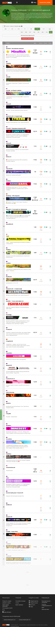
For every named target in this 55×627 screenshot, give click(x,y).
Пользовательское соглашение (46, 601)
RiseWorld (9, 276)
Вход (35, 2)
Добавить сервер (6, 602)
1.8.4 (42, 32)
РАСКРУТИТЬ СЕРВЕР (45, 2)
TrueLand (8, 556)
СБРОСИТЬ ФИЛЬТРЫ (27, 38)
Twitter (31, 606)
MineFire (8, 403)
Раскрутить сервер (6, 601)
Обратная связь (45, 609)
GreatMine (9, 439)
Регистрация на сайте (7, 608)
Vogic (7, 236)
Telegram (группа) (34, 601)
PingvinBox (9, 353)
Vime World (9, 168)
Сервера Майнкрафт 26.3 (24, 619)
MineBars (8, 181)
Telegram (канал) (34, 602)
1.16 (18, 29)
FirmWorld (9, 329)
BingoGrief (9, 365)
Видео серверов (19, 604)
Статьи (17, 602)
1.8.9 (22, 32)
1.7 (24, 29)
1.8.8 (26, 32)
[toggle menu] (16, 2)
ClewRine (8, 63)
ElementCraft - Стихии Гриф (14, 288)
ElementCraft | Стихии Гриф (14, 116)
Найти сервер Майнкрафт (5, 605)
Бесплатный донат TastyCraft (14, 492)
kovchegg (8, 314)
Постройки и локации (20, 601)
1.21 (12, 29)
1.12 (43, 29)
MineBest (8, 425)
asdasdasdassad (10, 467)
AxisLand (8, 104)
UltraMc (8, 77)
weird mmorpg (10, 392)
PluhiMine (8, 454)
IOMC (7, 478)
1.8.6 (34, 32)
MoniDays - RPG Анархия (12, 195)
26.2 (5, 29)
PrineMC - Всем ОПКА (12, 531)
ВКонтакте (32, 604)
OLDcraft (8, 143)
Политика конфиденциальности (47, 605)
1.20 (31, 29)
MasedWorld (9, 224)
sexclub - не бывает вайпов (13, 90)
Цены (43, 607)
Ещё (50, 29)
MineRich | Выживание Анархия (15, 48)
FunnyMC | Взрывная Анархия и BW (16, 128)
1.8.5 (38, 32)
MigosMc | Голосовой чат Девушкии (16, 209)
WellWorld (9, 504)
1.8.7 (30, 32)
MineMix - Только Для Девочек (15, 301)
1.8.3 (47, 32)
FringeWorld (9, 341)
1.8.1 (51, 32)
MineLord (8, 156)
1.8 (37, 29)
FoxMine (8, 263)
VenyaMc (8, 413)
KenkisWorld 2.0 (10, 378)
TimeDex (8, 543)
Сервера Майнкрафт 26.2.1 (10, 619)
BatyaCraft (9, 516)
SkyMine (8, 249)
